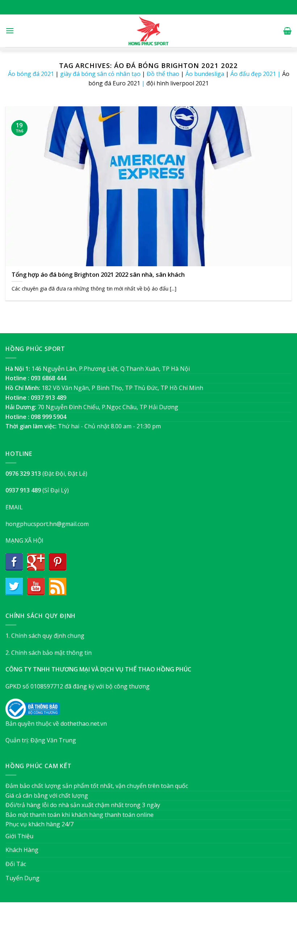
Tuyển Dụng (22, 878)
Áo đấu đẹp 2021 (253, 74)
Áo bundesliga (204, 74)
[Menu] (9, 30)
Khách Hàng (21, 850)
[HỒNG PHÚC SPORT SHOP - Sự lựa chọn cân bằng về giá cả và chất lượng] (148, 30)
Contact (185, 929)
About (109, 929)
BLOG (162, 929)
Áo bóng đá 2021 (31, 74)
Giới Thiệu (19, 836)
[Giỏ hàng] (287, 31)
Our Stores (136, 929)
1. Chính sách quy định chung (44, 636)
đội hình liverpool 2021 (177, 83)
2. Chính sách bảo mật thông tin (48, 653)
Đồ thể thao (163, 74)
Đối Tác (15, 864)
